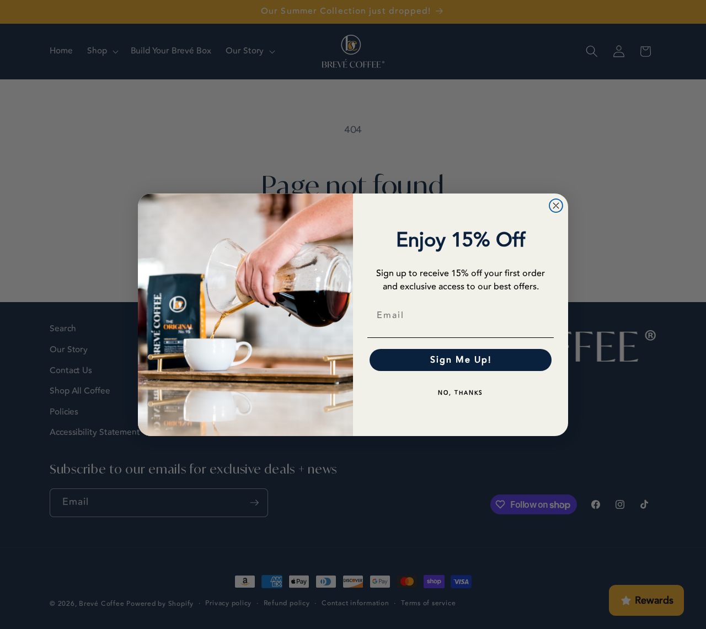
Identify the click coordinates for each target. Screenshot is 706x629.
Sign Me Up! (460, 360)
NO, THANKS (460, 393)
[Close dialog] (556, 205)
